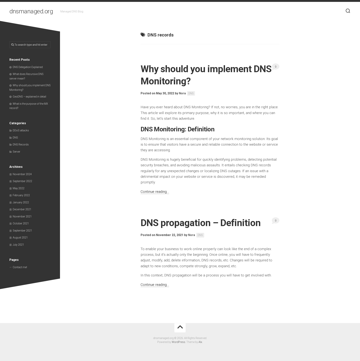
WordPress (178, 342)
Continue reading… (155, 191)
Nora (182, 93)
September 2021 (22, 230)
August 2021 (20, 237)
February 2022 (21, 195)
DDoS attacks (21, 130)
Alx (200, 342)
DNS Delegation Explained (28, 67)
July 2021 (18, 244)
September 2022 (22, 181)
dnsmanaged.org (31, 11)
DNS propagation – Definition (201, 222)
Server (16, 151)
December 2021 (22, 209)
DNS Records (21, 144)
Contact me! (20, 267)
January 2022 (21, 202)
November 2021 (22, 216)
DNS (191, 93)
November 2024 (22, 174)
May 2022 (18, 188)
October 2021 (21, 223)
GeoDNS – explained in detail (29, 96)
